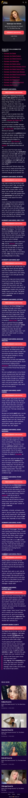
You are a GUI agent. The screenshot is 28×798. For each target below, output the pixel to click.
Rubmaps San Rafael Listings (12, 64)
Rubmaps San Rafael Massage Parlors (15, 66)
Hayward (4, 495)
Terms (9, 794)
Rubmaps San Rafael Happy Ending (14, 69)
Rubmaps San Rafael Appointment (14, 82)
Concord (12, 243)
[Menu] (26, 2)
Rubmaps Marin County (11, 85)
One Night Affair (8, 128)
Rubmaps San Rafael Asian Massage (14, 72)
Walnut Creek (13, 320)
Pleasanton (5, 365)
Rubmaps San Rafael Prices (12, 80)
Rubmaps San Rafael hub (14, 120)
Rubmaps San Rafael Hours (12, 77)
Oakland (4, 145)
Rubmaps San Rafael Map (11, 61)
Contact (18, 794)
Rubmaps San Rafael (10, 53)
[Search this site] (23, 2)
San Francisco (15, 141)
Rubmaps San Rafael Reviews (12, 56)
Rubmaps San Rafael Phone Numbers (15, 74)
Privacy (13, 794)
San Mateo (18, 454)
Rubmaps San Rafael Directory (13, 58)
